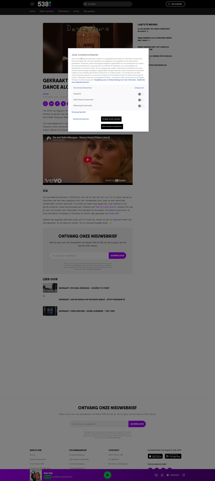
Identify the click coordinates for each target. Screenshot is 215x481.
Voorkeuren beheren (81, 119)
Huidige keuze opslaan (111, 119)
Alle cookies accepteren (112, 126)
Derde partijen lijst (79, 112)
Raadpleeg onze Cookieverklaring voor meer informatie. (115, 80)
